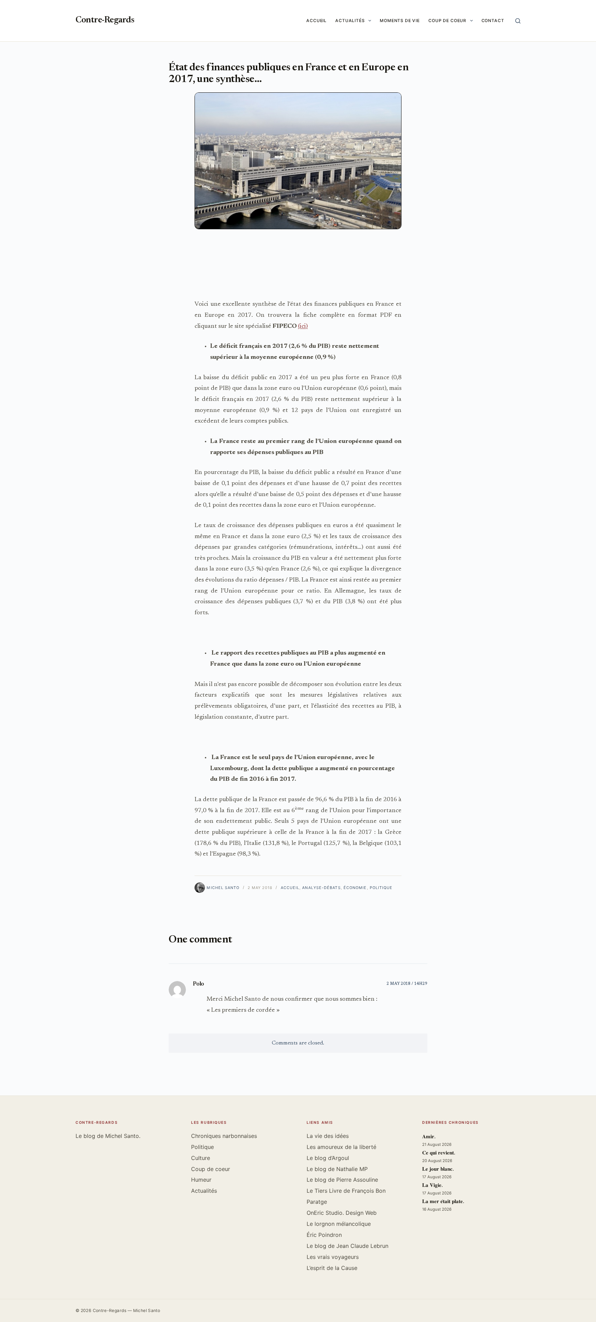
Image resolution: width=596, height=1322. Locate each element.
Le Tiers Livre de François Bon (346, 1190)
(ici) (303, 326)
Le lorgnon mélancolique (339, 1223)
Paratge (317, 1201)
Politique (381, 887)
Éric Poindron (324, 1234)
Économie (355, 887)
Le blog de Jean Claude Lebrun (347, 1245)
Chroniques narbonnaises (224, 1135)
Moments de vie (400, 20)
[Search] (517, 20)
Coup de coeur (447, 20)
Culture (200, 1157)
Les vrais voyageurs (333, 1256)
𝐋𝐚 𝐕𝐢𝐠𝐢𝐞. (432, 1185)
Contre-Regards (105, 20)
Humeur (201, 1179)
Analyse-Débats (321, 887)
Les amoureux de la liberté (341, 1146)
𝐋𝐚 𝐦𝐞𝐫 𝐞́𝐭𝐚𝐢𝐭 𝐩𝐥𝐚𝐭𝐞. (443, 1201)
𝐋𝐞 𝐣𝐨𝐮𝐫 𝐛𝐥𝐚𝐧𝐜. (438, 1169)
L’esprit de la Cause (332, 1267)
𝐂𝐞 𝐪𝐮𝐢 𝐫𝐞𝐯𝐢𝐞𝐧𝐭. (438, 1153)
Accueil (316, 20)
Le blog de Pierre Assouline (342, 1179)
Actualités (350, 20)
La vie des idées (328, 1135)
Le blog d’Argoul (328, 1157)
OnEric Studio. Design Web (342, 1212)
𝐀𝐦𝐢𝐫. (429, 1137)
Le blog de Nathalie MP (337, 1168)
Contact (492, 20)
